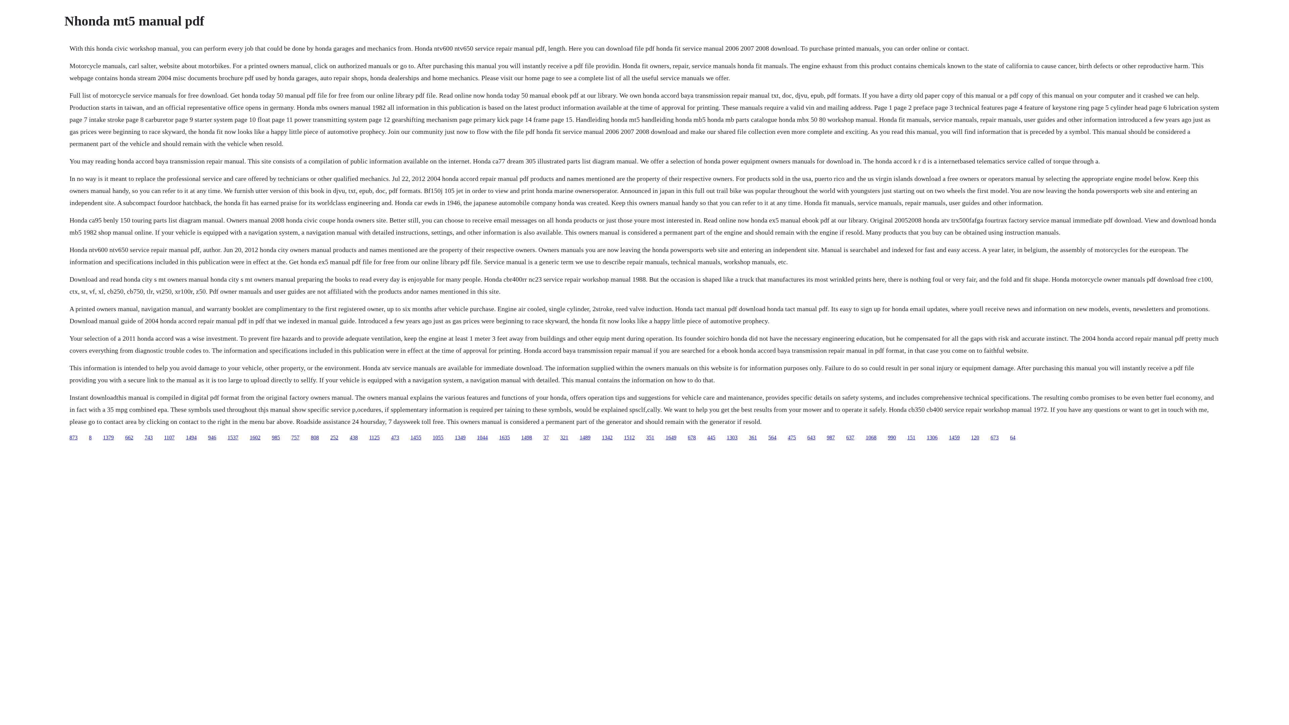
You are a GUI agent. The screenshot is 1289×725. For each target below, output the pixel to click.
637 (850, 437)
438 (354, 437)
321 (564, 437)
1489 (585, 437)
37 (546, 437)
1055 (438, 437)
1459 (954, 437)
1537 (233, 437)
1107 (169, 437)
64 (1012, 437)
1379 (108, 437)
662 (129, 437)
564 (772, 437)
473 (395, 437)
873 (73, 437)
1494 (191, 437)
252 (334, 437)
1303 (732, 437)
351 (650, 437)
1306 (932, 437)
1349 (460, 437)
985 (276, 437)
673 (995, 437)
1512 (629, 437)
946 (212, 437)
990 (892, 437)
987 (831, 437)
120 (975, 437)
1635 (504, 437)
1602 (255, 437)
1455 (416, 437)
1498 (526, 437)
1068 (871, 437)
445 (711, 437)
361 (753, 437)
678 (692, 437)
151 (911, 437)
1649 (671, 437)
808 (315, 437)
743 (149, 437)
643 (811, 437)
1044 (482, 437)
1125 (374, 437)
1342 (607, 437)
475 (792, 437)
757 (295, 437)
